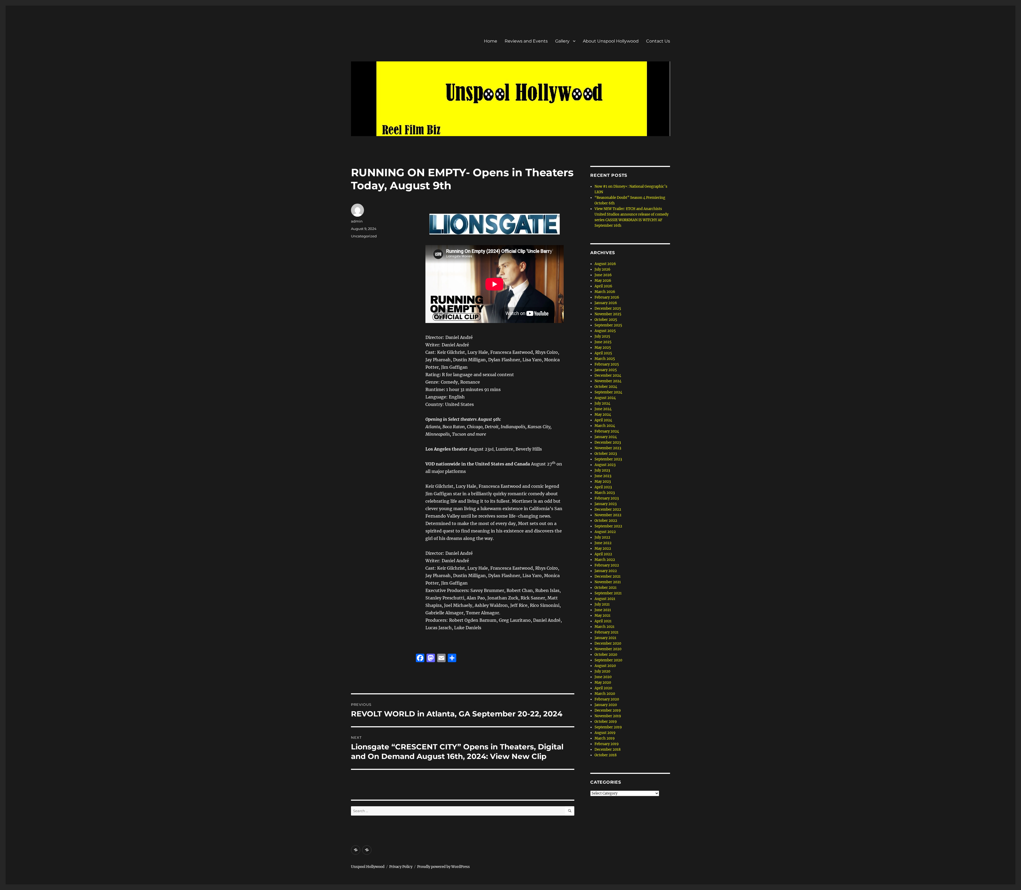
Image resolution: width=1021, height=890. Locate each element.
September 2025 (608, 325)
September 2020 (608, 660)
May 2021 (602, 615)
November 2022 (608, 515)
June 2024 (603, 409)
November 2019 (608, 716)
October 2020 (606, 654)
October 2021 (606, 587)
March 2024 (605, 425)
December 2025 (608, 308)
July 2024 (602, 403)
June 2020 (603, 677)
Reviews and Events (526, 41)
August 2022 (605, 532)
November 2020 (608, 649)
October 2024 (606, 386)
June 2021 (603, 610)
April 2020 (603, 688)
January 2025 (606, 370)
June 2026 (603, 275)
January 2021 (605, 638)
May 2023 (603, 481)
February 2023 (607, 498)
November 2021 (608, 582)
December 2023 (608, 442)
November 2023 (608, 448)
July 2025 (602, 336)
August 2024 (605, 398)
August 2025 (605, 331)
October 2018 (606, 755)
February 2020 (607, 699)
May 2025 (603, 347)
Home (490, 41)
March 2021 (604, 626)
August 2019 (605, 733)
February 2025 (607, 364)
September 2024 (608, 392)
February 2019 (607, 744)
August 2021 (605, 599)
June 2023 (603, 476)
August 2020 (605, 666)
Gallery (562, 41)
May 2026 (603, 280)
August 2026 (605, 264)
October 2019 (606, 721)
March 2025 (605, 358)
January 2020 (606, 705)
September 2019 (608, 727)
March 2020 (605, 693)
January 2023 (606, 504)
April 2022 (603, 554)
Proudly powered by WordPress (443, 866)
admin (357, 221)
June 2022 (603, 543)
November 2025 (608, 314)
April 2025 (603, 353)
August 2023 (605, 465)
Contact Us (658, 41)
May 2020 (603, 682)
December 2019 (608, 710)
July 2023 (602, 470)
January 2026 (606, 303)
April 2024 (603, 420)
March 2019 (605, 738)
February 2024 (607, 431)
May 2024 (603, 414)
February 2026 (607, 297)
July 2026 (602, 269)
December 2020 (608, 643)
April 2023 (603, 487)
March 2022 (605, 559)
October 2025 (606, 319)
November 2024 (608, 381)
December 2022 (608, 509)
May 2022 (603, 548)
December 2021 (608, 576)
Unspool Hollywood (367, 866)
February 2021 (606, 632)
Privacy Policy (400, 866)
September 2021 (608, 593)
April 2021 (603, 621)
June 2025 (603, 342)
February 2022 (607, 565)
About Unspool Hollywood (611, 41)
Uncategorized (364, 236)
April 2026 (603, 286)
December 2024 (608, 375)
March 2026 (605, 291)
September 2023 (608, 459)
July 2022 (602, 537)
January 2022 (606, 571)
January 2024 (606, 437)
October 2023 (606, 453)
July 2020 (602, 671)
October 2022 (606, 520)
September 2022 (608, 526)
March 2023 (605, 492)
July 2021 (602, 604)
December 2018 (608, 749)
